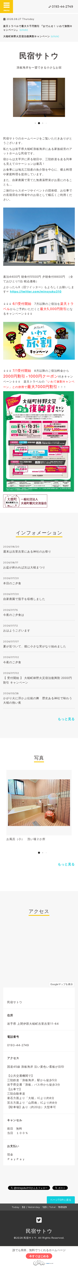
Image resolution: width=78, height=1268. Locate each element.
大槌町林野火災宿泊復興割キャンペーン (31, 36)
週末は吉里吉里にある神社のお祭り (27, 551)
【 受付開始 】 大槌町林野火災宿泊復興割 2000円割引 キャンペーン (37, 680)
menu (7, 10)
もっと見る (66, 719)
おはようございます (16, 630)
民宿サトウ (39, 55)
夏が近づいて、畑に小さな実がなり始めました (34, 646)
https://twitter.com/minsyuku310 (36, 291)
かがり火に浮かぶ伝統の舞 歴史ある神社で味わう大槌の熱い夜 (37, 700)
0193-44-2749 (62, 6)
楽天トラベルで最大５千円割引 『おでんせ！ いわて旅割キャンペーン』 (37, 28)
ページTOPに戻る (60, 1199)
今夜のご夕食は (13, 614)
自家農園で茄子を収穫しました (24, 599)
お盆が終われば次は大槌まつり (24, 567)
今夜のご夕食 (12, 662)
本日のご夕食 (12, 583)
